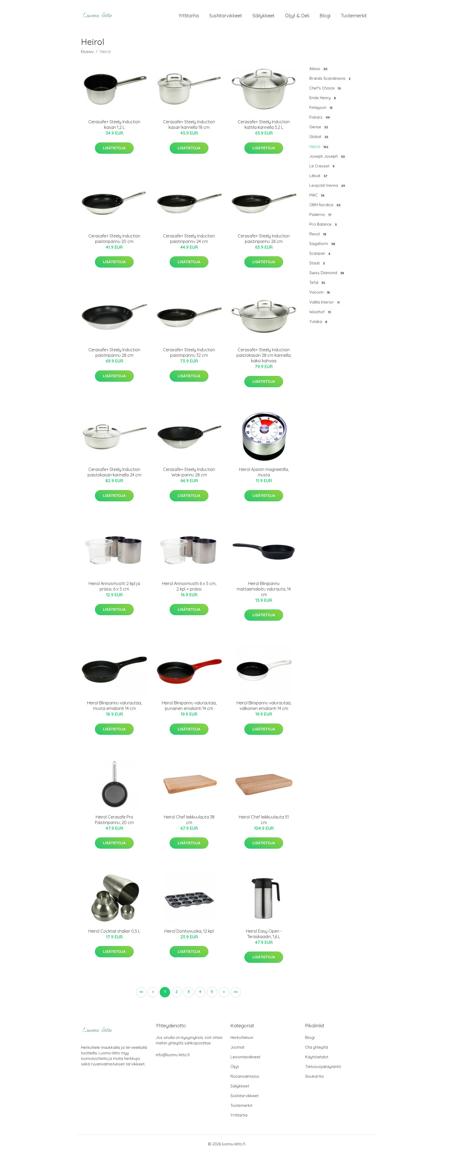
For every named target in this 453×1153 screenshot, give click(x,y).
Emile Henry (322, 97)
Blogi (325, 16)
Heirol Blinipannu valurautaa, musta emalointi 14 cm (114, 705)
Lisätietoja (114, 148)
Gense (318, 126)
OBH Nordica (325, 204)
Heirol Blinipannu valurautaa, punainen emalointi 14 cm (189, 705)
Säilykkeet (263, 16)
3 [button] (188, 991)
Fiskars (319, 117)
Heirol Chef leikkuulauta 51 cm (264, 819)
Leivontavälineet (245, 1056)
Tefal (317, 282)
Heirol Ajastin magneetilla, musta (264, 472)
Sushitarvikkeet (225, 16)
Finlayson (320, 107)
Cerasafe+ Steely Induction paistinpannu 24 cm (189, 238)
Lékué (318, 175)
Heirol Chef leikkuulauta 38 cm (189, 819)
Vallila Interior (324, 302)
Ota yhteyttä (316, 1047)
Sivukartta (314, 1076)
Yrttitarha (189, 16)
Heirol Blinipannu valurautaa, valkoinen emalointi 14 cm (263, 705)
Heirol (318, 146)
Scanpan (319, 253)
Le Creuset (322, 165)
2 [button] (176, 991)
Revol (317, 233)
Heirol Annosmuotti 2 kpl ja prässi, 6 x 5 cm (114, 586)
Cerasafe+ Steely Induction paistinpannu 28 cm (114, 352)
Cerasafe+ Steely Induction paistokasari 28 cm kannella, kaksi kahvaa (263, 355)
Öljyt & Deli (297, 16)
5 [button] (212, 991)
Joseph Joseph (327, 156)
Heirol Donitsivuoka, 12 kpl (189, 931)
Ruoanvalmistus (244, 1076)
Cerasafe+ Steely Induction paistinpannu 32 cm (189, 352)
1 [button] (165, 991)
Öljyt (234, 1066)
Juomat (237, 1047)
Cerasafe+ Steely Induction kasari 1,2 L (114, 124)
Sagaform (322, 243)
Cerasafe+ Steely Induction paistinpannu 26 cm (264, 238)
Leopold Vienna (327, 185)
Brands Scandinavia (329, 78)
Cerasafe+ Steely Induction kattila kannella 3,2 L (264, 124)
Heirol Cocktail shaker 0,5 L (114, 931)
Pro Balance (323, 224)
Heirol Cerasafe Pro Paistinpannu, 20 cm (114, 819)
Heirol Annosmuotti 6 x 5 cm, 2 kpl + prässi (189, 586)
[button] (224, 992)
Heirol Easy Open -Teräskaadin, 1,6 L (264, 933)
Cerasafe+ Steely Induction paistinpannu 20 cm (114, 238)
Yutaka (318, 321)
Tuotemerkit (354, 16)
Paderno (320, 214)
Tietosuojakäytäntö (323, 1066)
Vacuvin (319, 292)
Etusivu (87, 51)
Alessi (318, 68)
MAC (317, 195)
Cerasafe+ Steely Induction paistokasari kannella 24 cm (114, 472)
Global (318, 136)
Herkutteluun (241, 1037)
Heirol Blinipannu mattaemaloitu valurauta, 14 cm (264, 589)
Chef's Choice (325, 88)
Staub (317, 263)
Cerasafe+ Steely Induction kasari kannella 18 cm (189, 124)
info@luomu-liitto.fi (173, 1054)
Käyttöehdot (316, 1056)
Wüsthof (320, 311)
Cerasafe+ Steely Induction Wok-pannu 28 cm (189, 472)
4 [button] (200, 991)
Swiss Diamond (326, 272)
